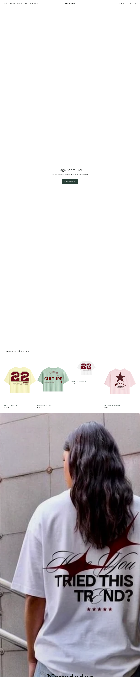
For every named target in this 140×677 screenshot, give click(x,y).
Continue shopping (70, 181)
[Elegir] (33, 400)
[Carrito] (135, 3)
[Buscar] (127, 3)
